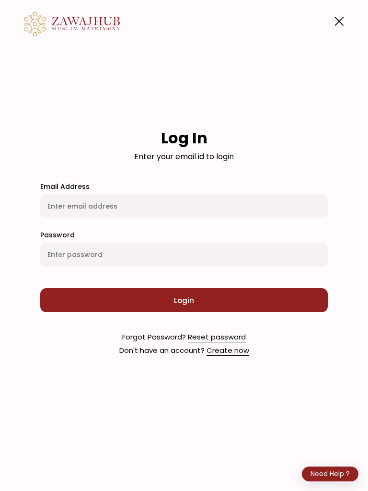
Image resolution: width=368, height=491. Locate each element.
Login (184, 300)
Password (57, 235)
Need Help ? (330, 474)
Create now (228, 350)
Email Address (65, 186)
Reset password (217, 337)
